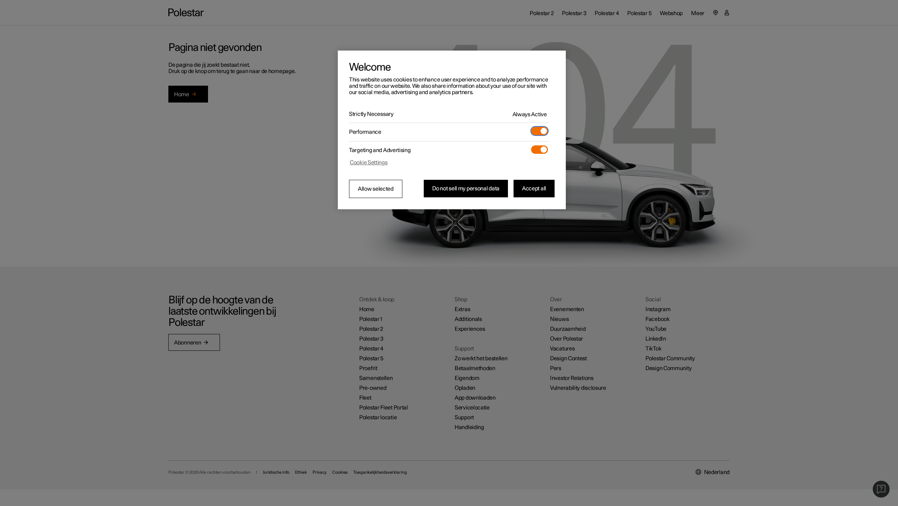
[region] (452, 130)
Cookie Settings (369, 162)
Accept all (534, 188)
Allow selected (376, 189)
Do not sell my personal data (466, 188)
